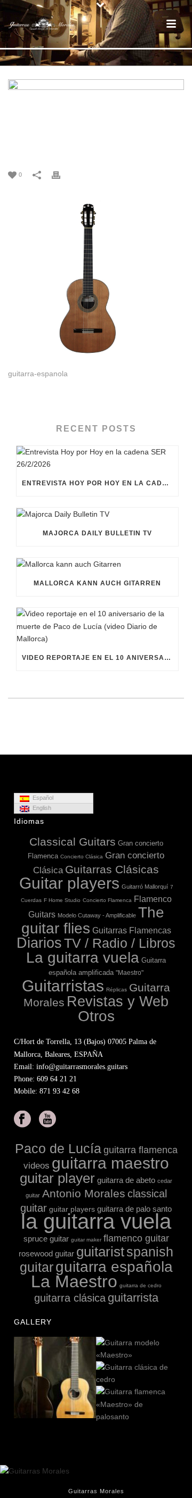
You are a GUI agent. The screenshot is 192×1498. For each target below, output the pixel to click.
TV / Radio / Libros (119, 943)
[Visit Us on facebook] (22, 1120)
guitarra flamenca (140, 1150)
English (40, 808)
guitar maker (86, 1240)
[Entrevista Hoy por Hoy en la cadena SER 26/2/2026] (97, 458)
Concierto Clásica (81, 856)
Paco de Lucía (58, 1148)
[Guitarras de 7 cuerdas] (87, 1377)
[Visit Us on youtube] (47, 1120)
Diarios (39, 943)
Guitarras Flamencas (131, 930)
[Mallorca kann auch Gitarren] (97, 564)
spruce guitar (46, 1238)
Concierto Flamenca (107, 900)
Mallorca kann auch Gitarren (97, 583)
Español (41, 797)
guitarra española (114, 1267)
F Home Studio (62, 900)
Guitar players (69, 883)
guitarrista (133, 1297)
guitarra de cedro (140, 1285)
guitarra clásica (70, 1298)
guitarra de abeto (126, 1180)
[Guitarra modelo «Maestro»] (169, 1349)
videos (36, 1166)
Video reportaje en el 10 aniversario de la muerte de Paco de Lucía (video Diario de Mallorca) (100, 657)
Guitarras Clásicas (112, 869)
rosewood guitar (46, 1253)
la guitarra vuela (96, 1221)
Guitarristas (63, 986)
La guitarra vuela (82, 957)
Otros (96, 1016)
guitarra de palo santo (134, 1208)
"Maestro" (129, 972)
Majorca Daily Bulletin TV (97, 533)
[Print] (61, 174)
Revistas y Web (118, 1001)
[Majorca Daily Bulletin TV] (97, 514)
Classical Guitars (72, 841)
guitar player (57, 1178)
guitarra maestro (110, 1163)
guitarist (100, 1252)
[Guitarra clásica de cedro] (169, 1374)
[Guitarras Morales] (42, 24)
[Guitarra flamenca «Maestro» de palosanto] (169, 1404)
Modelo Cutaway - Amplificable (97, 915)
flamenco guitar (136, 1238)
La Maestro (74, 1281)
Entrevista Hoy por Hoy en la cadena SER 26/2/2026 (100, 483)
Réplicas (116, 989)
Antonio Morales (83, 1193)
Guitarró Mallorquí (145, 886)
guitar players (72, 1209)
